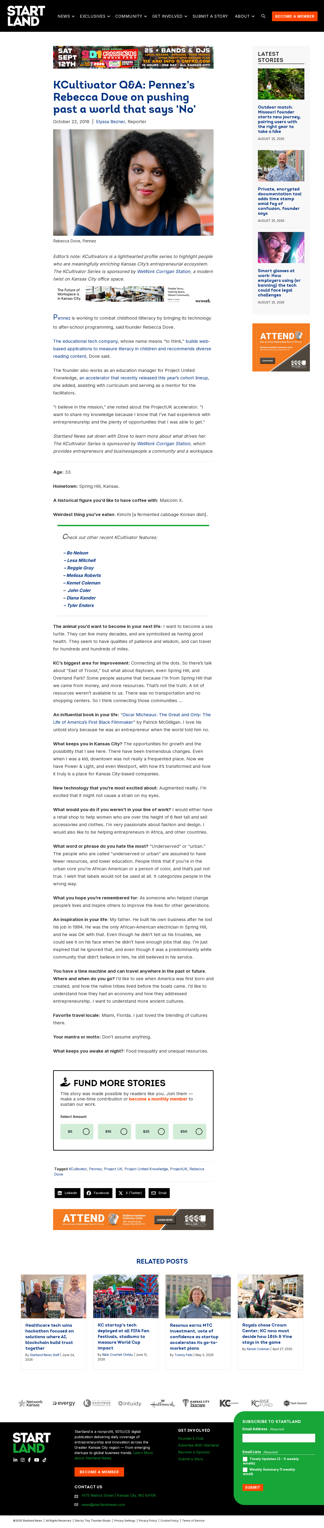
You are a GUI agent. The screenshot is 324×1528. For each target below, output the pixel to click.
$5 (70, 1132)
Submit (253, 1487)
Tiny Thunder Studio (97, 1520)
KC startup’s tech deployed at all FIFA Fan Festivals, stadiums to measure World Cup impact (123, 1337)
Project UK (113, 1169)
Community (128, 16)
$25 (146, 1132)
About (242, 16)
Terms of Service (193, 1520)
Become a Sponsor (194, 1452)
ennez (62, 318)
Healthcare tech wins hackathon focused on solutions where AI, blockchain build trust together (49, 1337)
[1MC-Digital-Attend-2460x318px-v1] (133, 1219)
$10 (108, 1132)
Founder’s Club (190, 1438)
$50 (184, 1132)
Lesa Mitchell (81, 560)
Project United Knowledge (146, 1169)
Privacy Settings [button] (124, 1520)
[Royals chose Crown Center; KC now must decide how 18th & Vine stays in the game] (270, 1296)
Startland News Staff (44, 1355)
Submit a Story (210, 16)
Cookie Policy (169, 1520)
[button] (73, 16)
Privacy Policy (148, 1520)
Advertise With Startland (198, 1445)
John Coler (78, 590)
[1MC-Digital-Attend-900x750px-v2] (281, 326)
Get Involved (167, 16)
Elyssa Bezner (110, 121)
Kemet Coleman (83, 583)
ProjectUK (178, 1169)
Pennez (95, 1169)
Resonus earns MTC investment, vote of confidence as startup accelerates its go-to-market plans (194, 1337)
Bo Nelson (77, 553)
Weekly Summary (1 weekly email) (269, 1472)
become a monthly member (158, 1099)
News (64, 16)
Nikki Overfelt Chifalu (117, 1355)
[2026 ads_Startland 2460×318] (133, 57)
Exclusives (92, 16)
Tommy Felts (184, 1355)
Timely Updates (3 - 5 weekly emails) (271, 1461)
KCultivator (78, 1169)
